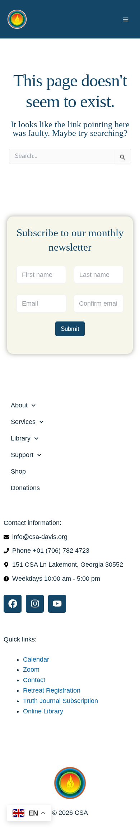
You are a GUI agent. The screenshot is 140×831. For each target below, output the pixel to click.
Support (22, 454)
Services (23, 421)
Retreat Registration (51, 690)
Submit (70, 328)
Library (21, 438)
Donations (25, 488)
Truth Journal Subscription (60, 700)
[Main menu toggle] (125, 19)
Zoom (31, 669)
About (19, 405)
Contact (34, 680)
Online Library (43, 711)
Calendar (36, 659)
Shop (18, 471)
